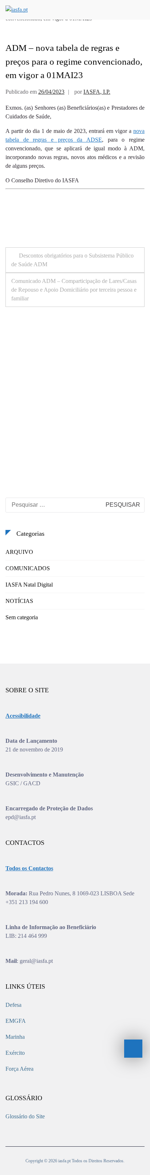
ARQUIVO (19, 552)
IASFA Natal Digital (29, 585)
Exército (15, 1053)
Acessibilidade (22, 716)
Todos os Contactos (29, 868)
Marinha (15, 1037)
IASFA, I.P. (96, 92)
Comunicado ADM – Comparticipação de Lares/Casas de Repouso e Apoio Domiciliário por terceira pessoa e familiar (74, 289)
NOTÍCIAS (19, 601)
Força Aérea (19, 1069)
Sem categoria (21, 617)
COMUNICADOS (27, 568)
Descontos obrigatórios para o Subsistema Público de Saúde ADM (72, 259)
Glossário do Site (25, 1116)
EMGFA (15, 1021)
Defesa (13, 1005)
